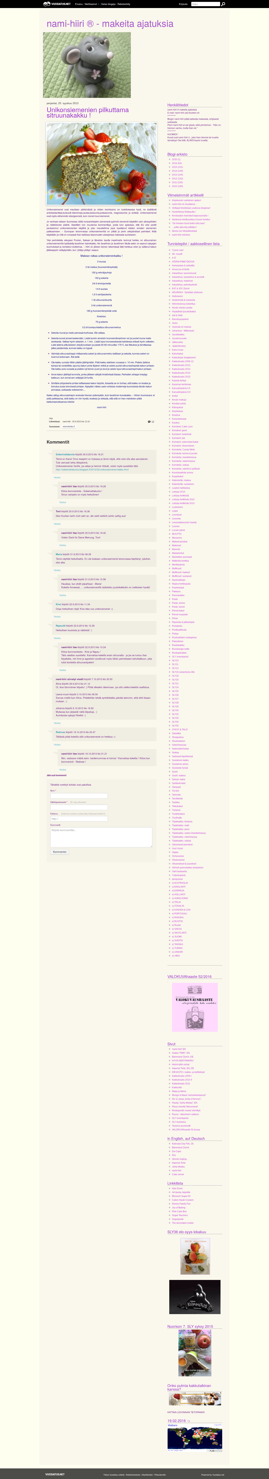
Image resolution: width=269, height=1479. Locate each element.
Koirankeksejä (179, 419)
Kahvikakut (69, 426)
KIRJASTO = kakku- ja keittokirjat (188, 1072)
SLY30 (175, 710)
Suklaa (175, 752)
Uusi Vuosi (177, 848)
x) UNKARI (177, 952)
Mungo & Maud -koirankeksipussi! (189, 1095)
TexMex (176, 802)
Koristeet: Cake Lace (182, 426)
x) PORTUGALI (179, 913)
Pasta (175, 599)
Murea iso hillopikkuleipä (184, 231)
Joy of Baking (178, 1207)
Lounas (176, 526)
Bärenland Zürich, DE (182, 1057)
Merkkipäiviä (178, 564)
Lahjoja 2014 (178, 492)
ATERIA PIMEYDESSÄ (183, 261)
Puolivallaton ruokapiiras (184, 637)
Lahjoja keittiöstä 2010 (183, 499)
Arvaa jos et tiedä (180, 269)
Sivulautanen (178, 741)
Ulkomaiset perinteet (182, 844)
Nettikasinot (91, 4)
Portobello (177, 626)
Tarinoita (176, 794)
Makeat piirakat (179, 541)
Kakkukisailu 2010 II (182, 1080)
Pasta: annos (178, 603)
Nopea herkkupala (181, 584)
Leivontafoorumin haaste (184, 522)
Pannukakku (178, 595)
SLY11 (175, 664)
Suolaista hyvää (180, 768)
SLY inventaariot (180, 656)
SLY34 (175, 722)
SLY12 (175, 668)
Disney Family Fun (181, 1204)
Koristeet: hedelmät (181, 434)
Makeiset (176, 545)
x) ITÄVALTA (178, 906)
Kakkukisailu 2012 (181, 365)
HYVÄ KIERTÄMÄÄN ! (183, 1060)
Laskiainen (177, 507)
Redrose (60, 732)
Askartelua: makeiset (182, 281)
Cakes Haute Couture (183, 1200)
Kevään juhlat (179, 403)
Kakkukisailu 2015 (181, 376)
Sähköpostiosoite (68, 802)
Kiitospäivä (177, 407)
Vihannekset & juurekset (184, 863)
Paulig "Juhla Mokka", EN (184, 1103)
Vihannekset (178, 860)
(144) (177, 174)
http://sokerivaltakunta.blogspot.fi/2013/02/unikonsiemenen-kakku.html (92, 469)
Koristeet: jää (178, 438)
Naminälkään (178, 580)
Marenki (176, 549)
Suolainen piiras (180, 764)
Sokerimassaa (179, 745)
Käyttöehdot (147, 1474)
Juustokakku (178, 334)
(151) (177, 167)
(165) (177, 182)
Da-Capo (176, 1151)
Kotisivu (77, 813)
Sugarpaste (178, 1219)
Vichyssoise (178, 856)
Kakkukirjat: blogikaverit (184, 357)
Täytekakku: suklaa (181, 840)
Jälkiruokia (177, 342)
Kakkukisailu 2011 (181, 1083)
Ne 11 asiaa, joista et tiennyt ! (186, 1099)
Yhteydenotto (160, 1474)
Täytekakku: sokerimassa (184, 837)
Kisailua (176, 415)
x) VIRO (176, 956)
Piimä (175, 618)
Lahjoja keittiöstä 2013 (183, 503)
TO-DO (175, 791)
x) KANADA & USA (181, 910)
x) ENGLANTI (178, 887)
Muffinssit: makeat (181, 572)
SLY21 (175, 683)
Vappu (175, 852)
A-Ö (174, 258)
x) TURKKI (177, 948)
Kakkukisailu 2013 (181, 369)
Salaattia (176, 733)
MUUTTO (176, 534)
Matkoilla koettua (180, 561)
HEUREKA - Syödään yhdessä (187, 292)
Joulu (175, 323)
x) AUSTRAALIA (180, 883)
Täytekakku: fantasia (182, 821)
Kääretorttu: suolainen (183, 484)
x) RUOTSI (177, 921)
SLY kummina (179, 1122)
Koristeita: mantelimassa (184, 457)
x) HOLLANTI (178, 894)
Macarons (177, 538)
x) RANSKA (178, 917)
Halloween (177, 296)
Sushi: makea (179, 775)
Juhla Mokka (178, 1166)
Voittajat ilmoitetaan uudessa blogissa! (191, 208)
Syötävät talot (178, 783)
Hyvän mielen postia (182, 307)
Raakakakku (178, 645)
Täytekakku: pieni (180, 829)
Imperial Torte (179, 1163)
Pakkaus (176, 591)
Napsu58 (61, 625)
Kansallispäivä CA (181, 388)
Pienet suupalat (180, 614)
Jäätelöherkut (179, 346)
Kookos (176, 422)
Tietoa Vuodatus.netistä (113, 1474)
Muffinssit (176, 568)
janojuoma (177, 879)
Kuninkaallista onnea (182, 472)
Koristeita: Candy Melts (183, 449)
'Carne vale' (178, 250)
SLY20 (175, 679)
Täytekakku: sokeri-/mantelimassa (189, 833)
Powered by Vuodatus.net (212, 1474)
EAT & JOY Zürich (181, 288)
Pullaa (175, 633)
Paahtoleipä (178, 587)
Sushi (175, 771)
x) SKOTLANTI (179, 933)
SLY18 (175, 676)
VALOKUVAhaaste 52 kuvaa (186, 1129)
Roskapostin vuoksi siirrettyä (186, 1110)
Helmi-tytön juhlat (180, 1064)
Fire (174, 1155)
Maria (59, 554)
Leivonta (176, 518)
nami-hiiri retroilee (181, 235)
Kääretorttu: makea (181, 480)
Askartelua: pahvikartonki (184, 284)
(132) (177, 178)
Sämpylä (176, 787)
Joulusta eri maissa (181, 327)
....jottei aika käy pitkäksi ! (184, 227)
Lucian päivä (178, 530)
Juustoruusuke (179, 338)
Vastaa (57, 477)
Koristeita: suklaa (180, 465)
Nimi (53, 790)
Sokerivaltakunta (65, 454)
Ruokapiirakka (179, 653)
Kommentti (55, 824)
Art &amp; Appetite (181, 1192)
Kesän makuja (179, 399)
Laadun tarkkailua (181, 488)
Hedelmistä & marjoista (183, 300)
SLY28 (175, 702)
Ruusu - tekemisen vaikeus (185, 1114)
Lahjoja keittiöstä (180, 495)
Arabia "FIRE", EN (181, 1053)
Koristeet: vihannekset (183, 445)
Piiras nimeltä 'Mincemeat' (185, 1106)
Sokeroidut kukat (180, 748)
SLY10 (175, 660)
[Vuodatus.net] (55, 1474)
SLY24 (175, 687)
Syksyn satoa (178, 779)
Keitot (175, 396)
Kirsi (58, 604)
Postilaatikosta (179, 630)
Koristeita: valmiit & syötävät (186, 468)
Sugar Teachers (180, 1215)
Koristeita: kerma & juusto (184, 453)
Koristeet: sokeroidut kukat (185, 442)
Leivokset (177, 515)
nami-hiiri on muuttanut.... (184, 204)
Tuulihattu (177, 817)
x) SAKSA (177, 929)
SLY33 (175, 718)
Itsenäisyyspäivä (180, 319)
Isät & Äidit (177, 315)
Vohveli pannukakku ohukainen (187, 867)
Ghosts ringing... (180, 1159)
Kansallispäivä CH (181, 392)
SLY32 (175, 714)
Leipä (175, 511)
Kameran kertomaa (181, 384)
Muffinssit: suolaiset (181, 576)
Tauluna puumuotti (181, 1126)
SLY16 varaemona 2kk (183, 672)
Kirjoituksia (177, 411)
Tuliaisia (176, 810)
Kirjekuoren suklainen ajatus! (186, 200)
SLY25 (175, 691)
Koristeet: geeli (179, 430)
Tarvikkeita (177, 798)
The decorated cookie (183, 1223)
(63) (177, 163)
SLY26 (175, 695)
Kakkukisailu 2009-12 (183, 361)
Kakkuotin (177, 1087)
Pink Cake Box (179, 1211)
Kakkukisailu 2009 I (181, 1076)
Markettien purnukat (182, 557)
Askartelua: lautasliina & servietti (188, 277)
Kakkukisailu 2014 (181, 373)
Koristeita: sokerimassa (183, 461)
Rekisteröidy (123, 4)
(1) (176, 159)
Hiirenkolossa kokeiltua (183, 304)
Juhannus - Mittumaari (183, 330)
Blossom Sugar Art (181, 1196)
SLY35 (175, 725)
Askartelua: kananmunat (184, 273)
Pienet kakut (178, 610)
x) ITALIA (176, 902)
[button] (98, 4)
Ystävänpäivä (179, 875)
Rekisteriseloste (133, 1474)
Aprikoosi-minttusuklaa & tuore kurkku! (191, 219)
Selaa (108, 4)
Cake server (178, 1174)
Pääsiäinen (177, 641)
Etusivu (79, 4)
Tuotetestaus (178, 814)
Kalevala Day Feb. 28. (183, 1143)
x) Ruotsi (176, 925)
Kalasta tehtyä (179, 380)
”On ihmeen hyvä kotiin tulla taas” (188, 223)
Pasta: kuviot (178, 607)
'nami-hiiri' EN (179, 1049)
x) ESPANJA (178, 890)
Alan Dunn (177, 1188)
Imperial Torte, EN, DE (183, 1068)
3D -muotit (177, 254)
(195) (177, 186)
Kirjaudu (183, 4)
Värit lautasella (179, 871)
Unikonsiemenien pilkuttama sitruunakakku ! (88, 112)
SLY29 (175, 706)
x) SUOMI (177, 936)
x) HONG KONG (180, 898)
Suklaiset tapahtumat (182, 756)
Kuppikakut (177, 476)
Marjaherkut (178, 553)
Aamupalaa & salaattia (183, 265)
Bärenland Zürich (180, 1147)
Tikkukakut (177, 806)
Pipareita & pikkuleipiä (183, 622)
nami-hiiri (176, 1170)
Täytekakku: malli (180, 825)
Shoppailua (178, 737)
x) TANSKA (177, 944)
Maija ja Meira (179, 1091)
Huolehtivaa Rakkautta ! (184, 212)
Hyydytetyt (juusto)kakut (184, 311)
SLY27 (175, 699)
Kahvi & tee (177, 350)
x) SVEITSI (177, 940)
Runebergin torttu (180, 649)
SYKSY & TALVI (180, 729)
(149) (177, 171)
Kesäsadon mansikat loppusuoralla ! (190, 215)
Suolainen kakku (180, 760)
